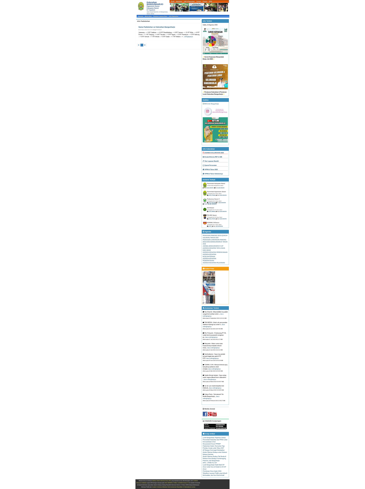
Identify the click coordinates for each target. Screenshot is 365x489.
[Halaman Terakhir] (145, 45)
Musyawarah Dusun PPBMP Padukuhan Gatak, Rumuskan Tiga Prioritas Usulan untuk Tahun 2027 (214, 446)
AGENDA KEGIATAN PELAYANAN (214, 263)
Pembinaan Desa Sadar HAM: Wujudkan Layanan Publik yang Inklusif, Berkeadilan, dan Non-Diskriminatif (215, 473)
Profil (172, 1)
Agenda (207, 232)
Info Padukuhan (173, 16)
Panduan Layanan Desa (160, 16)
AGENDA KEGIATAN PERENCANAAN (215, 252)
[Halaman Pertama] (139, 45)
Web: (206, 204)
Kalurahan (179, 1)
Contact (198, 1)
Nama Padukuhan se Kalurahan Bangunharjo (156, 27)
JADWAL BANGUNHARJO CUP (213, 246)
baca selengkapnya (211, 337)
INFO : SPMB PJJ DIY (210, 462)
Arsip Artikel (209, 434)
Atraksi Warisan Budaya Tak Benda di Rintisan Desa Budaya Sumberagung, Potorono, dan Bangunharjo (214, 458)
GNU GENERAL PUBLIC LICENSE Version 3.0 (177, 482)
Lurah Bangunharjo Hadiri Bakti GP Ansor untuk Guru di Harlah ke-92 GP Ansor (214, 467)
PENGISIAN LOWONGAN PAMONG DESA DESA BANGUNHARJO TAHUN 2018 (215, 242)
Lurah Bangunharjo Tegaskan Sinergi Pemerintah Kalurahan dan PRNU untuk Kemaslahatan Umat (215, 440)
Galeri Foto (209, 269)
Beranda (140, 16)
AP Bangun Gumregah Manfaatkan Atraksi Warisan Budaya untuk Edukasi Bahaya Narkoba (215, 452)
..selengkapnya (188, 36)
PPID (210, 1)
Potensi (205, 1)
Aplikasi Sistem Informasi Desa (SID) (161, 480)
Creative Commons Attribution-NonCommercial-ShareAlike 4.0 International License (173, 487)
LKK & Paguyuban (189, 1)
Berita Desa (148, 16)
